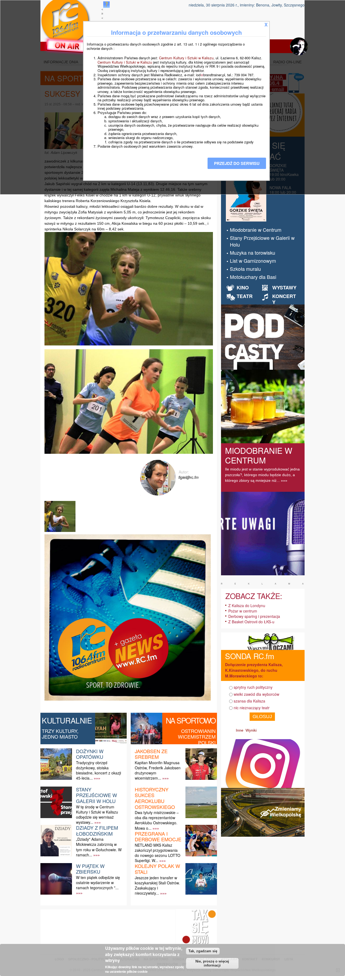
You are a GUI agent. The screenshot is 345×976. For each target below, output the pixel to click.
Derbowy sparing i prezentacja (254, 616)
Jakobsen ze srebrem (151, 753)
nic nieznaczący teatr (252, 707)
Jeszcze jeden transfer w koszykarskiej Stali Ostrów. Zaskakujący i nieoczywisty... (157, 885)
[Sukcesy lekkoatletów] (60, 532)
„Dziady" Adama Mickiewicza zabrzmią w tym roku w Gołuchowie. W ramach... (99, 846)
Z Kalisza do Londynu (246, 605)
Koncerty (284, 299)
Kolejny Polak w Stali (157, 868)
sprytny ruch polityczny (253, 687)
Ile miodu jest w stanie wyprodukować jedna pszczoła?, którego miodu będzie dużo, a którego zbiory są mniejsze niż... (262, 475)
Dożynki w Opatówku (90, 753)
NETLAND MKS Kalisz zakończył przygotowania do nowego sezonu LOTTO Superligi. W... (157, 852)
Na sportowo (191, 720)
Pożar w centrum (242, 611)
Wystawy (284, 287)
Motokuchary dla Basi (253, 276)
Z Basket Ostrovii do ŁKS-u (251, 621)
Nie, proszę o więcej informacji (212, 963)
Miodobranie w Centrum (255, 229)
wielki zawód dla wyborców (256, 694)
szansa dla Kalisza (249, 701)
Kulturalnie (67, 720)
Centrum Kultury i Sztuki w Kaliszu (186, 57)
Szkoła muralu (245, 268)
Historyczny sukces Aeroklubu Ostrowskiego (155, 798)
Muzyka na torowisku (252, 252)
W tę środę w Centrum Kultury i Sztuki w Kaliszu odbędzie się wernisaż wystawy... (97, 814)
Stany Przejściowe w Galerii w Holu (96, 795)
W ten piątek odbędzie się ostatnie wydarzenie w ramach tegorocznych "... (98, 882)
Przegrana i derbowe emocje (158, 836)
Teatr (245, 296)
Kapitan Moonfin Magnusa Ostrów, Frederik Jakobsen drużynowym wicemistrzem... (158, 770)
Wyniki (251, 730)
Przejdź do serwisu (237, 163)
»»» (97, 778)
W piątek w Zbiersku (90, 868)
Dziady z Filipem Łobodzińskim (97, 830)
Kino (243, 287)
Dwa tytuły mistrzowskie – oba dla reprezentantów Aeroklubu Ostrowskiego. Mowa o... (157, 820)
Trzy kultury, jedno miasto (60, 733)
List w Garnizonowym (253, 260)
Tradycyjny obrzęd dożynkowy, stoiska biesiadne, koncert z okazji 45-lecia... (98, 770)
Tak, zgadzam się (202, 951)
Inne (239, 730)
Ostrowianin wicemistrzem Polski (197, 736)
